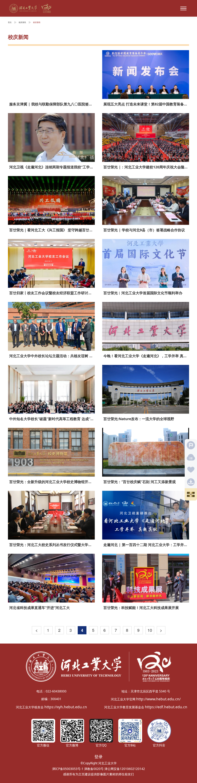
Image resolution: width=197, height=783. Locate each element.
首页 (10, 22)
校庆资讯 (22, 22)
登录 (98, 756)
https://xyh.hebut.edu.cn (65, 706)
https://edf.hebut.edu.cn (166, 706)
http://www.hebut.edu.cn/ (158, 699)
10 (149, 630)
